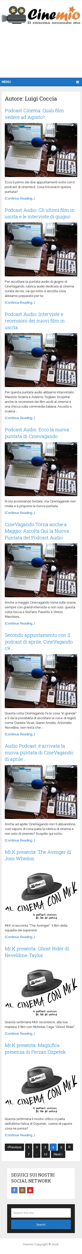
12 (45, 1154)
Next (58, 1154)
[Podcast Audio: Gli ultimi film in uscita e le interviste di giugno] (41, 249)
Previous (15, 1147)
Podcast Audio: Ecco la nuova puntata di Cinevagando (37, 432)
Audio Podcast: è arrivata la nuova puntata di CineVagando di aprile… (39, 752)
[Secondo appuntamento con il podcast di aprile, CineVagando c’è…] (41, 681)
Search (40, 1224)
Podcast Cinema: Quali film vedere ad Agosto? (34, 113)
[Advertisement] (41, 55)
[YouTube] (30, 1190)
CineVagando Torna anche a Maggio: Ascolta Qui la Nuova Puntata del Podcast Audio (37, 531)
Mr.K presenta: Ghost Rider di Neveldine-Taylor (37, 951)
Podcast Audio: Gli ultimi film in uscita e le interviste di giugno (40, 213)
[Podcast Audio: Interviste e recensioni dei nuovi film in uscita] (41, 360)
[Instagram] (22, 1190)
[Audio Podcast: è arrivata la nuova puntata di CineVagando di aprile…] (41, 792)
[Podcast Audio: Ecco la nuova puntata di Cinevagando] (41, 469)
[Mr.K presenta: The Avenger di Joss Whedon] (41, 892)
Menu (6, 82)
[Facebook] (14, 1190)
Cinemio (28, 1244)
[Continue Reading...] (20, 198)
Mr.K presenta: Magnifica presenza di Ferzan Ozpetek (35, 1048)
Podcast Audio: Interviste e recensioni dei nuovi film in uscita (35, 321)
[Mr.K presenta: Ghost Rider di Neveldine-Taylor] (41, 989)
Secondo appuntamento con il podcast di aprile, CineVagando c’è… (39, 641)
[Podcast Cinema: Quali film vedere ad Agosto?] (41, 150)
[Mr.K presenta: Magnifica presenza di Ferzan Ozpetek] (41, 1086)
